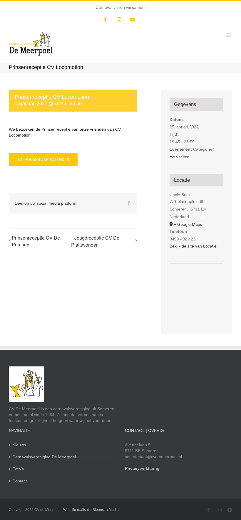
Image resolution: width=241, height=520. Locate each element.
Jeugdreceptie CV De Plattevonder (95, 241)
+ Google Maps (188, 224)
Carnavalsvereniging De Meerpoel (44, 457)
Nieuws (19, 444)
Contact (19, 481)
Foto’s (18, 469)
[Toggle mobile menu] (229, 35)
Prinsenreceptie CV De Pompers (36, 241)
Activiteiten (180, 156)
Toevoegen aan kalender (43, 159)
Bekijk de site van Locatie (193, 246)
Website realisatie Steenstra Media (91, 510)
